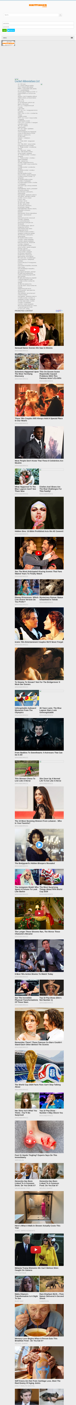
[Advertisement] (39, 64)
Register (11, 30)
